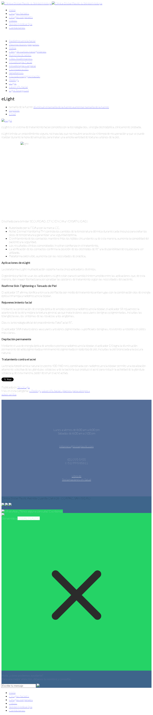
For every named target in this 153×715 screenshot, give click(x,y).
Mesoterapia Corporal (22, 65)
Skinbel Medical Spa (20, 24)
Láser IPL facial (18, 87)
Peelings (14, 80)
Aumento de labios (20, 55)
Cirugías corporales (21, 17)
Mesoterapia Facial (20, 62)
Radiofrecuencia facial (22, 41)
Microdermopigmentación (24, 76)
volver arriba (8, 394)
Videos (13, 20)
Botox (12, 48)
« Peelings (35, 390)
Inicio (12, 10)
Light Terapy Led (19, 90)
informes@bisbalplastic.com (76, 446)
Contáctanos (17, 27)
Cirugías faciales (19, 13)
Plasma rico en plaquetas (24, 44)
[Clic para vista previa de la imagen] (6, 120)
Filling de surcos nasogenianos (27, 51)
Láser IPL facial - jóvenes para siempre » (66, 390)
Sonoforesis (16, 72)
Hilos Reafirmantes (20, 58)
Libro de (76, 476)
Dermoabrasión (19, 69)
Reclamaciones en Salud (76, 479)
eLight (12, 83)
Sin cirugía (23, 387)
